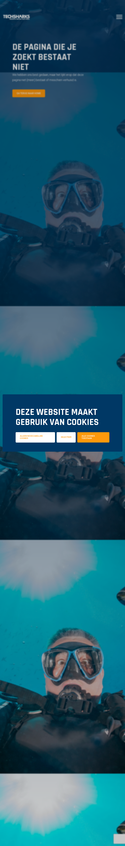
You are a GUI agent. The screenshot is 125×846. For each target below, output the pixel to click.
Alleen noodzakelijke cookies (31, 437)
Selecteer (66, 437)
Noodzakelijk (33, 452)
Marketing (99, 452)
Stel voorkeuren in (62, 461)
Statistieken (67, 452)
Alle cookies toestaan (88, 437)
